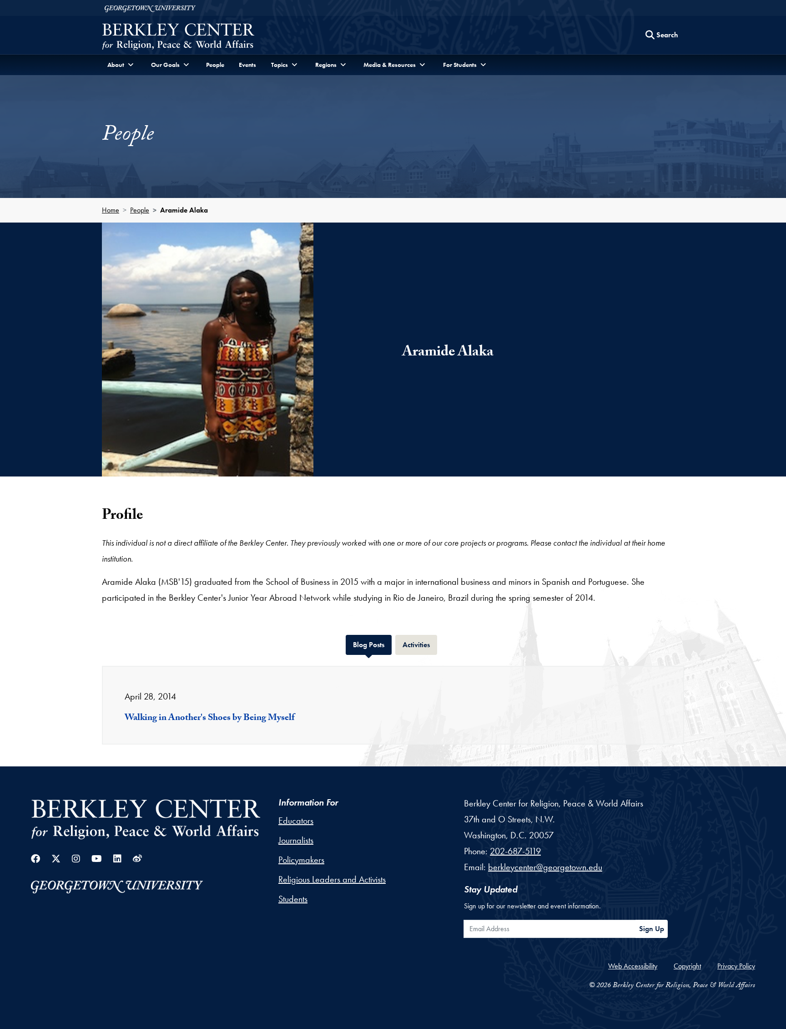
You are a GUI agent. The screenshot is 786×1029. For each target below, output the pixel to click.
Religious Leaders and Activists (332, 879)
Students (292, 899)
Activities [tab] (420, 644)
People (215, 65)
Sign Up (651, 928)
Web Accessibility (632, 966)
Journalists (295, 840)
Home (110, 210)
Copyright (687, 966)
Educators (295, 820)
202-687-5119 (515, 851)
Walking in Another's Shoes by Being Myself (210, 718)
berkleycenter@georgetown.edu (545, 867)
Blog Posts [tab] (372, 644)
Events (247, 65)
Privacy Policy (736, 966)
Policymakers (301, 860)
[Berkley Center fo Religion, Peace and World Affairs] (178, 37)
